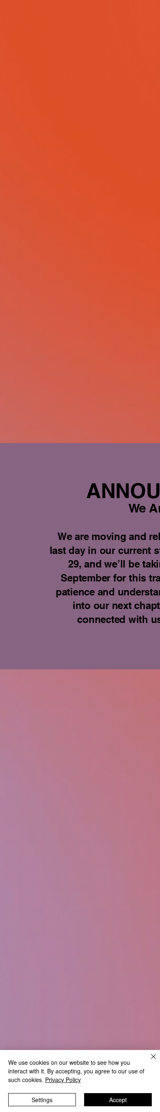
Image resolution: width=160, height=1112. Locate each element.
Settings (42, 1100)
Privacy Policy (63, 1079)
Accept (118, 1100)
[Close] (148, 1061)
